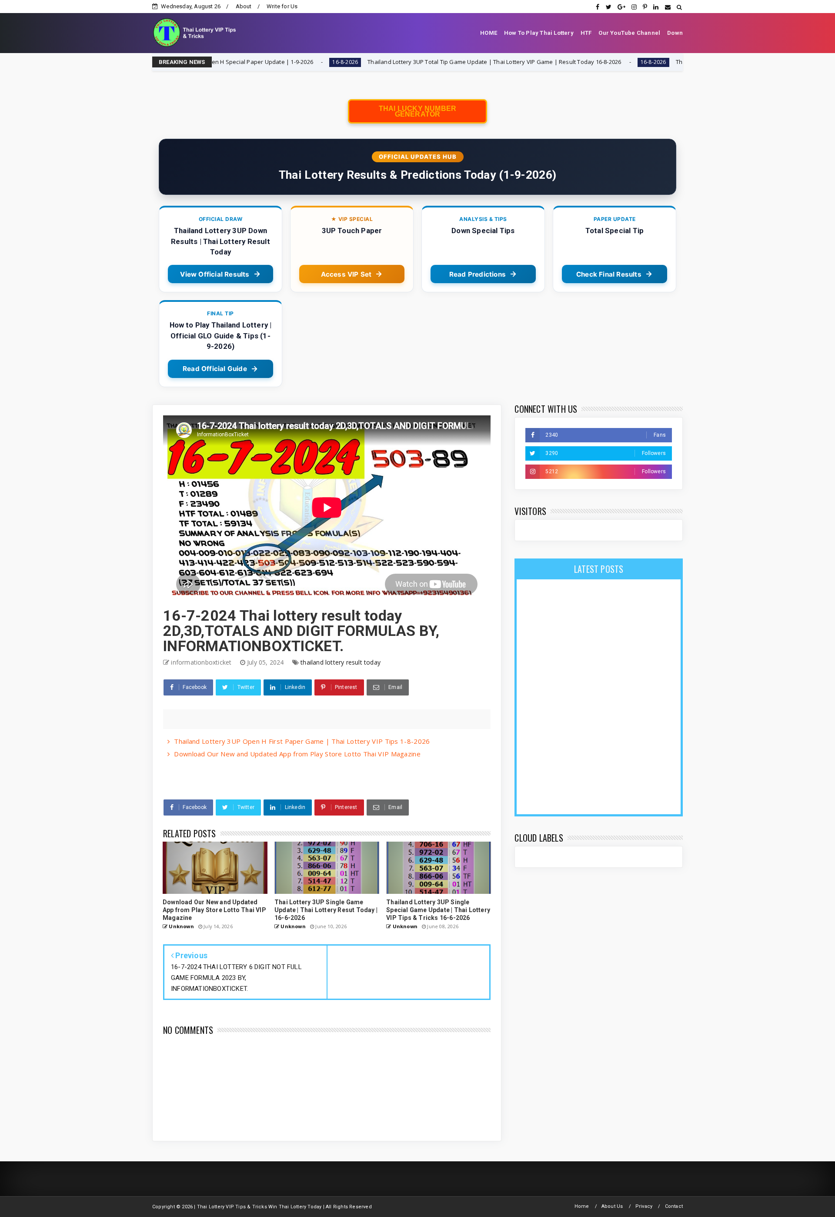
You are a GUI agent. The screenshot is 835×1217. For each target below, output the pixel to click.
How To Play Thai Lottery (539, 33)
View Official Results (214, 274)
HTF (586, 33)
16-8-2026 (270, 62)
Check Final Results (608, 274)
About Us (612, 1206)
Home (581, 1206)
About (244, 6)
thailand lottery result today (341, 662)
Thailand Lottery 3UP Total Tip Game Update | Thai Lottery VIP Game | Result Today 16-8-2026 (419, 62)
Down (675, 33)
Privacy (643, 1206)
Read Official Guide (215, 368)
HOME (488, 33)
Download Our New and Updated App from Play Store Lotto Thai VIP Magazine (297, 753)
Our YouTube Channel (629, 33)
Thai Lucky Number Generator (417, 111)
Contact (674, 1206)
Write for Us (282, 6)
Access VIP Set (346, 274)
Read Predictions (477, 274)
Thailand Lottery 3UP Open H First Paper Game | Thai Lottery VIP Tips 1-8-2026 (302, 741)
